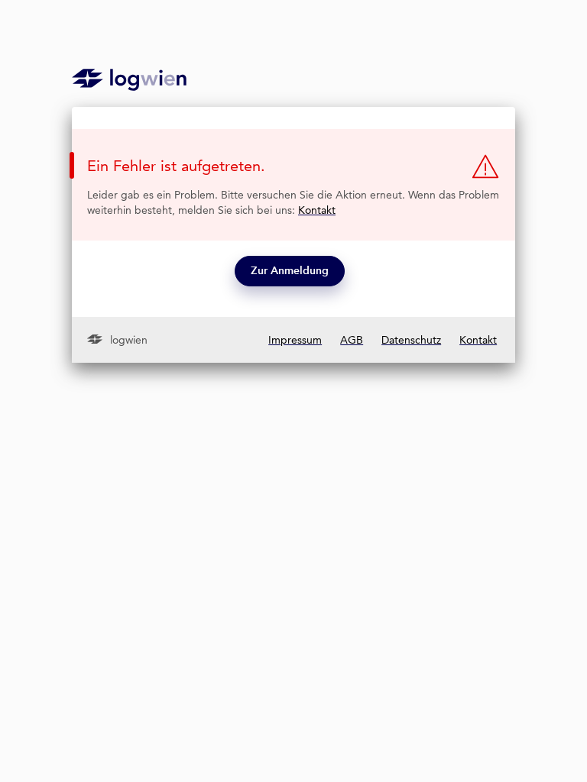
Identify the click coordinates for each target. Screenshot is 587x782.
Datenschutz (411, 340)
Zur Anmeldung (290, 270)
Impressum (295, 340)
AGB (351, 340)
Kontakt (317, 210)
